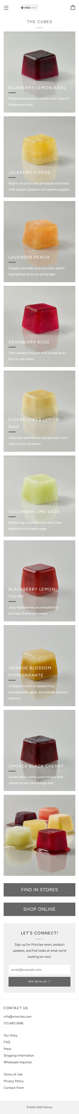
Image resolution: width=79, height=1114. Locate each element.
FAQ (7, 1042)
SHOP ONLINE (39, 909)
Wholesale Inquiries (18, 1062)
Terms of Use (13, 1074)
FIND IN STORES (39, 889)
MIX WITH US (38, 981)
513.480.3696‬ (13, 1023)
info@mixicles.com (18, 1016)
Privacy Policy (13, 1081)
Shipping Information (19, 1055)
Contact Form (14, 1088)
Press (7, 1049)
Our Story (10, 1035)
